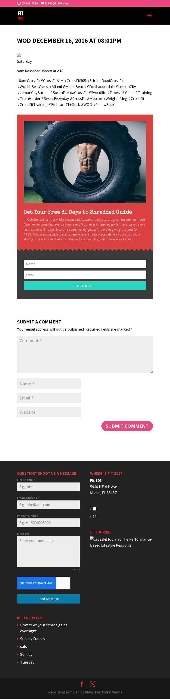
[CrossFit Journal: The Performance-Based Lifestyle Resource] (121, 545)
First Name (26, 480)
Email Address (28, 498)
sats (23, 646)
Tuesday (27, 662)
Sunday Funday (32, 638)
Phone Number (27, 516)
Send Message (48, 599)
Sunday (26, 654)
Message (23, 534)
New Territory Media (104, 692)
